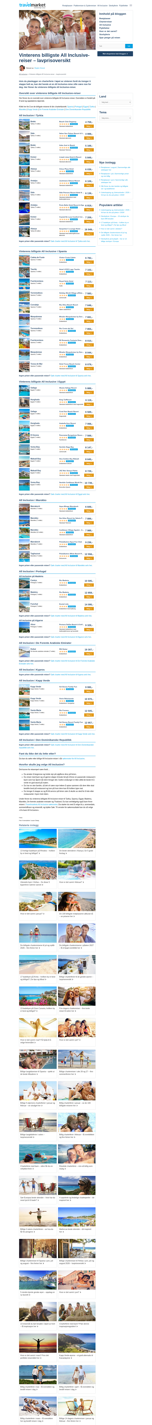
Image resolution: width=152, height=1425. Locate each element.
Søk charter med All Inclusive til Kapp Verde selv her (73, 734)
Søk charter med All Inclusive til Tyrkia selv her (70, 241)
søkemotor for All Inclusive (73, 759)
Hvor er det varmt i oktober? (111, 229)
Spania (70, 107)
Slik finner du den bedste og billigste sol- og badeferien (114, 187)
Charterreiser (105, 22)
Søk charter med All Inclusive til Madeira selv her (71, 616)
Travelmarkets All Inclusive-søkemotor (41, 804)
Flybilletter (123, 6)
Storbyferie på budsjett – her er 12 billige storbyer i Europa (114, 240)
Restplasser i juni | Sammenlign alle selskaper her (114, 181)
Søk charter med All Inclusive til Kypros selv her (70, 675)
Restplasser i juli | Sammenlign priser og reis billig (115, 175)
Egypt (85, 107)
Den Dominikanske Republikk (78, 109)
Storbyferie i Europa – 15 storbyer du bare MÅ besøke (115, 217)
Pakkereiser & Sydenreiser (85, 6)
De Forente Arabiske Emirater (51, 109)
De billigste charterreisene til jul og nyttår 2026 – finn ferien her (114, 234)
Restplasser (67, 6)
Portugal (78, 107)
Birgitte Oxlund (40, 68)
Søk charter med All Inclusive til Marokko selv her (71, 565)
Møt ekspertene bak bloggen (114, 54)
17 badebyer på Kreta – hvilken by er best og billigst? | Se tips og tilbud (115, 224)
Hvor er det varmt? (108, 31)
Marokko (22, 109)
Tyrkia (92, 107)
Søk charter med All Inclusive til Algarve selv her (71, 637)
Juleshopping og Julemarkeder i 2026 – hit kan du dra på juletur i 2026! (116, 193)
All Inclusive (102, 6)
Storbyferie (113, 6)
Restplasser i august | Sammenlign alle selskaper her (115, 168)
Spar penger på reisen (109, 38)
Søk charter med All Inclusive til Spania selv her (71, 376)
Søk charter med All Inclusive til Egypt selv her (70, 494)
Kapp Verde (33, 109)
